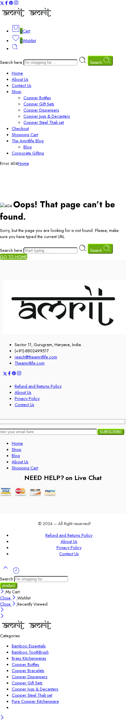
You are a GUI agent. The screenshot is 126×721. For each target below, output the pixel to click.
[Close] (3, 592)
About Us (20, 79)
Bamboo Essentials (29, 646)
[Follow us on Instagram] (16, 4)
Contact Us (21, 85)
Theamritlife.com (30, 363)
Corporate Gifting (28, 153)
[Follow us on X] (2, 4)
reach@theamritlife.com (36, 357)
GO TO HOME (13, 257)
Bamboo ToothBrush (30, 652)
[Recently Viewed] (16, 573)
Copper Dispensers (41, 110)
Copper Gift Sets (38, 104)
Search (96, 62)
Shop (16, 91)
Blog (27, 147)
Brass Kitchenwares (29, 658)
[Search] (15, 48)
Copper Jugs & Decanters (46, 116)
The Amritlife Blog (28, 141)
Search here (11, 62)
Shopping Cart (25, 134)
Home (17, 73)
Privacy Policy (27, 398)
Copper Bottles (37, 98)
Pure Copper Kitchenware (35, 701)
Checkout (20, 128)
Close (6, 598)
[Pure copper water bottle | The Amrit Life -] (27, 17)
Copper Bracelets (28, 670)
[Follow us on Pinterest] (11, 4)
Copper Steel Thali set (43, 122)
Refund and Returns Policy (38, 386)
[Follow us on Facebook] (6, 4)
